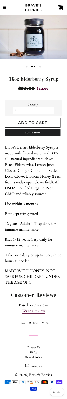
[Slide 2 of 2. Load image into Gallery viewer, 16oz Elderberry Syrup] (35, 66)
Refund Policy (33, 357)
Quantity (33, 104)
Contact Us (33, 347)
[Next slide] (40, 66)
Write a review (33, 310)
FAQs (33, 352)
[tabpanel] (33, 36)
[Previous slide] (26, 66)
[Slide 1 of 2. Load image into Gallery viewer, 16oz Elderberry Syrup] (32, 66)
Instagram (36, 366)
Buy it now (33, 132)
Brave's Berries (33, 7)
